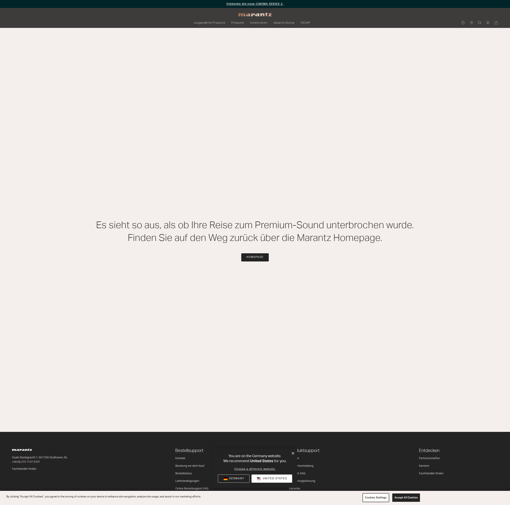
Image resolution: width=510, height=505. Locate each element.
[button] (209, 23)
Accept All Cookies (406, 497)
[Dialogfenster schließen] (293, 453)
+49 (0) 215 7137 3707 (26, 462)
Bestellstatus (183, 473)
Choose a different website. (255, 469)
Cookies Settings (375, 497)
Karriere (424, 466)
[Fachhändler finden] (471, 23)
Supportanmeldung (301, 466)
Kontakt (180, 458)
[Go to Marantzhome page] (91, 450)
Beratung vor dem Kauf (189, 466)
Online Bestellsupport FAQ (191, 488)
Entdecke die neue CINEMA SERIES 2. (255, 4)
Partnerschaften (429, 458)
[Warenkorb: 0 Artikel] (496, 23)
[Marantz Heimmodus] (255, 15)
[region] (255, 498)
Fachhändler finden (24, 469)
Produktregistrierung (302, 481)
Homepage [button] (255, 257)
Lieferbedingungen (187, 481)
